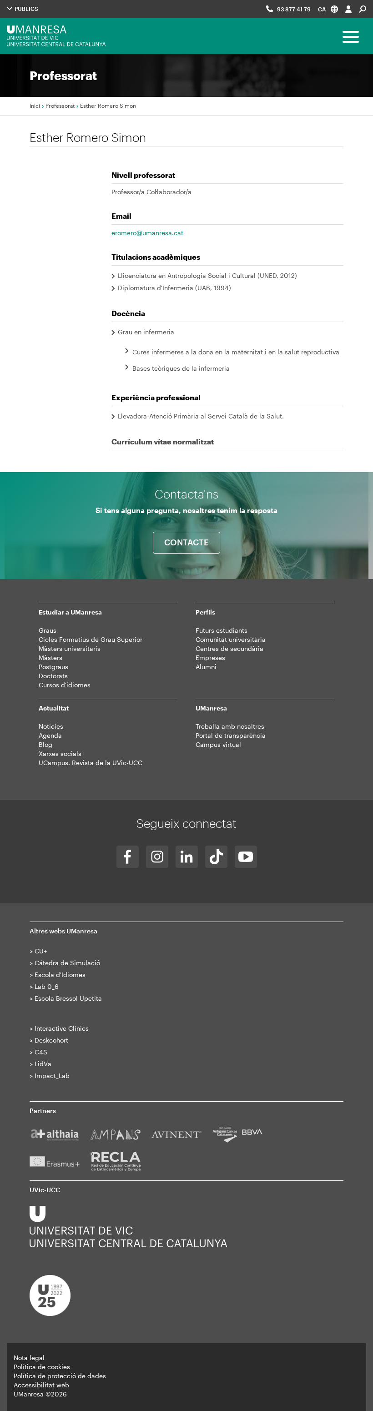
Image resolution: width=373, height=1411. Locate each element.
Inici (35, 105)
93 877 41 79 (294, 9)
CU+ (41, 951)
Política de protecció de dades (60, 1376)
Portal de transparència (231, 735)
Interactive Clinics (62, 1028)
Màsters (50, 657)
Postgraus (53, 666)
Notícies (51, 726)
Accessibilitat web (41, 1385)
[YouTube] (246, 857)
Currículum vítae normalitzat (162, 441)
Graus (47, 630)
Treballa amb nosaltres (230, 726)
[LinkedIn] (187, 857)
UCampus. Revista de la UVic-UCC (90, 762)
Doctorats (53, 676)
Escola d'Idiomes (60, 974)
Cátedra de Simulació (67, 963)
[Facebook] (127, 857)
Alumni (206, 666)
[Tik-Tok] (216, 857)
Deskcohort (51, 1040)
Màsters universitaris (70, 648)
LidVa (43, 1064)
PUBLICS (25, 8)
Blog (45, 744)
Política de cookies (42, 1367)
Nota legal (29, 1357)
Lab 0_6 (47, 986)
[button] (328, 9)
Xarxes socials (60, 753)
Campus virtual (218, 744)
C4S (41, 1052)
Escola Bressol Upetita (68, 998)
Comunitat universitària (231, 639)
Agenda (50, 735)
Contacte (186, 542)
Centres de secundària (229, 648)
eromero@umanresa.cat (147, 233)
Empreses (210, 657)
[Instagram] (157, 857)
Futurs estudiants (221, 630)
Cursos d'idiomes (65, 685)
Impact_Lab (52, 1075)
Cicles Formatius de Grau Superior (90, 639)
